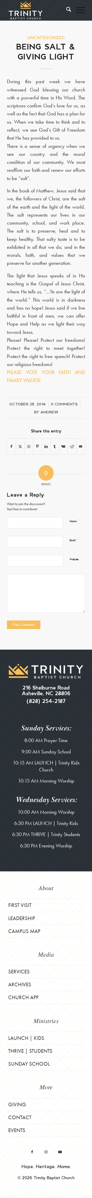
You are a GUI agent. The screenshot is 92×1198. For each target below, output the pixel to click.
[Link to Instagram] (46, 1152)
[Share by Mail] (80, 446)
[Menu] (78, 10)
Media (46, 954)
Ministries (46, 1020)
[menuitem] (66, 10)
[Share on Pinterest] (37, 446)
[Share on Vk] (63, 446)
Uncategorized (46, 37)
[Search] (66, 10)
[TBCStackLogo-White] (38, 10)
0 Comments (64, 404)
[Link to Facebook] (32, 1152)
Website (74, 559)
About (46, 887)
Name (74, 521)
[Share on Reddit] (72, 446)
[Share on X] (20, 446)
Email (74, 540)
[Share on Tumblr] (55, 446)
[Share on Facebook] (11, 446)
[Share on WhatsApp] (29, 446)
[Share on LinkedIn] (46, 446)
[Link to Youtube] (60, 1152)
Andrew (49, 412)
